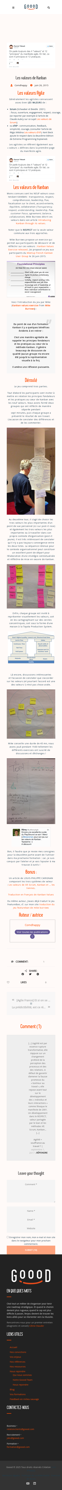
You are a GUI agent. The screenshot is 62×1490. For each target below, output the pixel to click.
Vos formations (18, 1394)
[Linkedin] (34, 1483)
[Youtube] (28, 1483)
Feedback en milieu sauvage (24, 1399)
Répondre (42, 1152)
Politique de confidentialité (35, 1475)
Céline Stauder (36, 1325)
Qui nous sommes (22, 1374)
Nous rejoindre (17, 1371)
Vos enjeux (15, 1356)
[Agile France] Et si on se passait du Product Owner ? (33, 1000)
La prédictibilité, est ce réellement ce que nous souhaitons (29, 1007)
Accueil (13, 1347)
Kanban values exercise (25, 305)
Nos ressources (18, 1366)
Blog (12, 1389)
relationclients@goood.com (20, 1429)
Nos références (17, 1361)
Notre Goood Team (23, 1379)
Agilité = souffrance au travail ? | (38, 1143)
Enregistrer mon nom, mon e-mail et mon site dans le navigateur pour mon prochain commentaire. (32, 1240)
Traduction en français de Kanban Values (31, 894)
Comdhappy (32, 925)
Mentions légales (11, 1475)
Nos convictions (18, 1351)
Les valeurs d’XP (32, 132)
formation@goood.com (18, 1447)
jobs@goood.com (15, 1438)
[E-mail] (32, 936)
